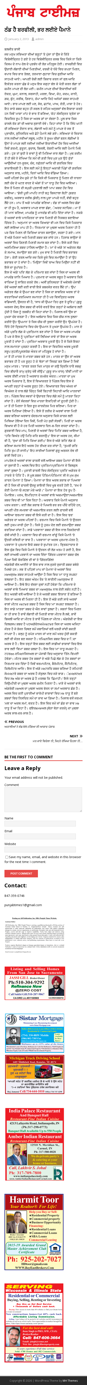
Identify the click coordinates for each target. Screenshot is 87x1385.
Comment (11, 785)
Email (8, 831)
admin (39, 39)
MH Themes (70, 1381)
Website (10, 844)
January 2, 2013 (18, 39)
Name (8, 818)
